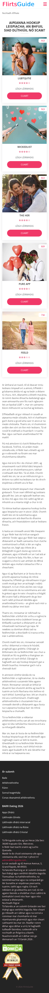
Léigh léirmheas (24, 88)
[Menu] (45, 4)
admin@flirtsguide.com (14, 860)
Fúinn (5, 787)
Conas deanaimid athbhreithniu (18, 797)
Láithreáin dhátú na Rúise (15, 827)
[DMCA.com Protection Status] (12, 950)
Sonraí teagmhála (11, 792)
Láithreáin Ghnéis (11, 817)
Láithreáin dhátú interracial (16, 822)
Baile (4, 777)
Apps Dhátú (8, 812)
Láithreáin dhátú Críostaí (15, 832)
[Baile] (18, 4)
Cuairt (24, 95)
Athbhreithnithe (10, 782)
